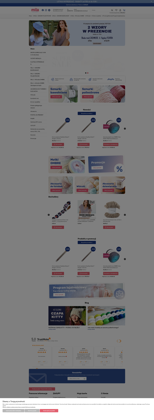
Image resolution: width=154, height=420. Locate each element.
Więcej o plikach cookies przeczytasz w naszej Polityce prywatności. (19, 407)
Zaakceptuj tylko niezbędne (13, 410)
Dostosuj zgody (32, 410)
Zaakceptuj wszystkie (49, 410)
